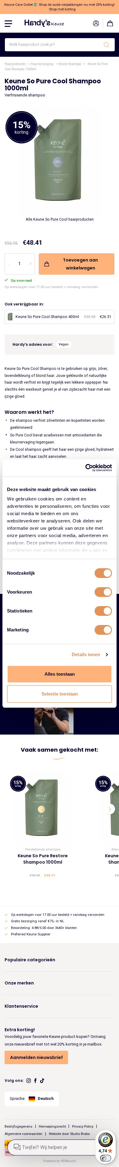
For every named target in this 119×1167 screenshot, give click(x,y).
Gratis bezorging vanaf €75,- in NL (37, 921)
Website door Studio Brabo (69, 1134)
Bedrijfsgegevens (18, 1126)
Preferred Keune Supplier (30, 934)
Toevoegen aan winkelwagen (80, 264)
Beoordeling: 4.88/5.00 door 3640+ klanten (44, 928)
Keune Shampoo (70, 64)
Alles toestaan (60, 674)
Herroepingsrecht (52, 1126)
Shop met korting (62, 9)
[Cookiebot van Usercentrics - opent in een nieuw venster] (85, 468)
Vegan (64, 344)
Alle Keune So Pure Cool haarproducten (60, 219)
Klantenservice (21, 1006)
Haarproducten (15, 64)
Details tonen (86, 654)
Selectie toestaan (59, 693)
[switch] (103, 592)
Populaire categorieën (30, 960)
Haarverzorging (42, 64)
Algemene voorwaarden (23, 1134)
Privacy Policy (82, 1126)
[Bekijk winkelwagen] (110, 23)
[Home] (44, 23)
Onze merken (19, 983)
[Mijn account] (96, 23)
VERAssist (68, 1161)
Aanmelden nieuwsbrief (36, 1057)
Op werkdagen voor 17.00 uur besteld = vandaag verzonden (57, 914)
